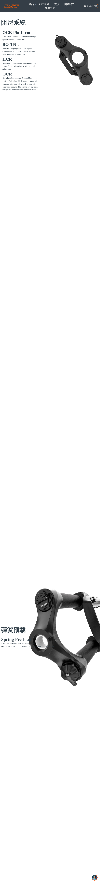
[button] (33, 4)
